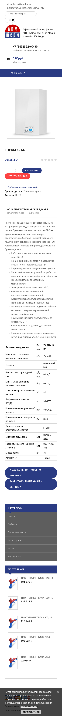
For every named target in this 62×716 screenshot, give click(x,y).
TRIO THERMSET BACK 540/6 (36, 657)
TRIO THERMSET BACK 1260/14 (37, 578)
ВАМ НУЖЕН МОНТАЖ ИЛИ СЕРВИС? (26, 484)
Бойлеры (13, 524)
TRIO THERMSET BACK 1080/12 (37, 598)
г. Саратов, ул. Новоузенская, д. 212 (25, 8)
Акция (11, 548)
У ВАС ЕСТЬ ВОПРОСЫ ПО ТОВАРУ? (25, 473)
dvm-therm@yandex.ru (19, 4)
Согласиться (31, 712)
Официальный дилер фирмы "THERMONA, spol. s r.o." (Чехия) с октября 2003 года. (39, 33)
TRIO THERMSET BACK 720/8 (36, 637)
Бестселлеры (15, 556)
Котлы (11, 516)
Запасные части (17, 532)
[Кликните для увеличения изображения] (31, 112)
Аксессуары (15, 540)
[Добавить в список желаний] (21, 187)
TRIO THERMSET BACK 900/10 (36, 617)
